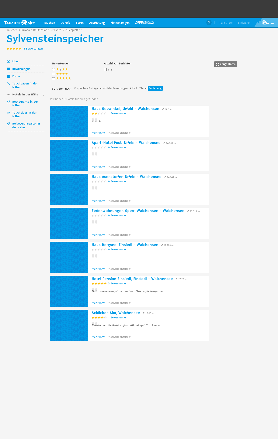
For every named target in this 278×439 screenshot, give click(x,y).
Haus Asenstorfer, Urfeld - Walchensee (127, 177)
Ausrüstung (97, 23)
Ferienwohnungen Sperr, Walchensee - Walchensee (138, 211)
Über (15, 61)
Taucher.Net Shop (266, 22)
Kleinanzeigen (120, 23)
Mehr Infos (99, 133)
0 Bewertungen (117, 147)
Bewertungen (21, 69)
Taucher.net (19, 22)
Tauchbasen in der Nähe (24, 85)
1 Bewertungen (117, 113)
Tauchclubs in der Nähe (24, 114)
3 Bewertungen (117, 283)
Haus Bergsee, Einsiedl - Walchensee (125, 245)
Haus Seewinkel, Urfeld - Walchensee (125, 109)
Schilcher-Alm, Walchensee (116, 313)
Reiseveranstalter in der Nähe (26, 125)
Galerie (65, 23)
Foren (80, 23)
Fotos (16, 76)
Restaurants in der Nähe (25, 104)
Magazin (144, 22)
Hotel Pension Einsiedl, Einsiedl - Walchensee (132, 279)
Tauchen (49, 23)
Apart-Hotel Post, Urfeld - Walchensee (126, 143)
